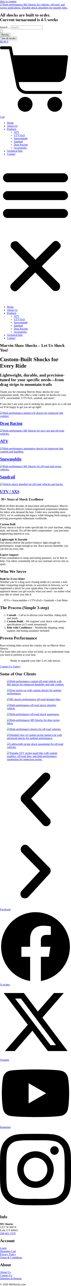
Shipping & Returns (11, 1278)
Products (11, 129)
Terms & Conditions (11, 1257)
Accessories (20, 147)
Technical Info (15, 150)
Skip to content (8, 1)
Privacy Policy (8, 1254)
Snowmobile (21, 138)
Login (3, 1248)
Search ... (5, 27)
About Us (12, 125)
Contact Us (6, 1275)
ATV (16, 132)
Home (10, 122)
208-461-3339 (8, 1233)
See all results (8, 38)
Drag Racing (21, 144)
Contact (11, 154)
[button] (35, 230)
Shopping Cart (8, 1251)
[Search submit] (1, 31)
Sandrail (18, 141)
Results (5, 34)
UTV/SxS (19, 135)
